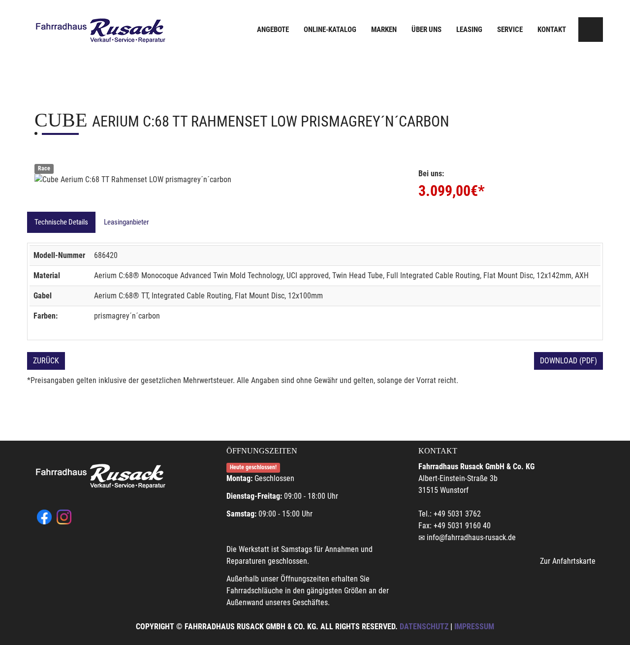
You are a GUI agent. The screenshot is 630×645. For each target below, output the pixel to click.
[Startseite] (100, 31)
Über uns (426, 29)
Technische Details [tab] (61, 222)
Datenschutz (424, 626)
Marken (384, 29)
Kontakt (551, 29)
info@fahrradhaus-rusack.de (471, 537)
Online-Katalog (330, 29)
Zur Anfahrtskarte (568, 561)
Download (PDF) (568, 360)
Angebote (273, 29)
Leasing (469, 29)
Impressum (474, 626)
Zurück (46, 360)
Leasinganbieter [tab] (126, 222)
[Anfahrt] (590, 29)
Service (510, 29)
